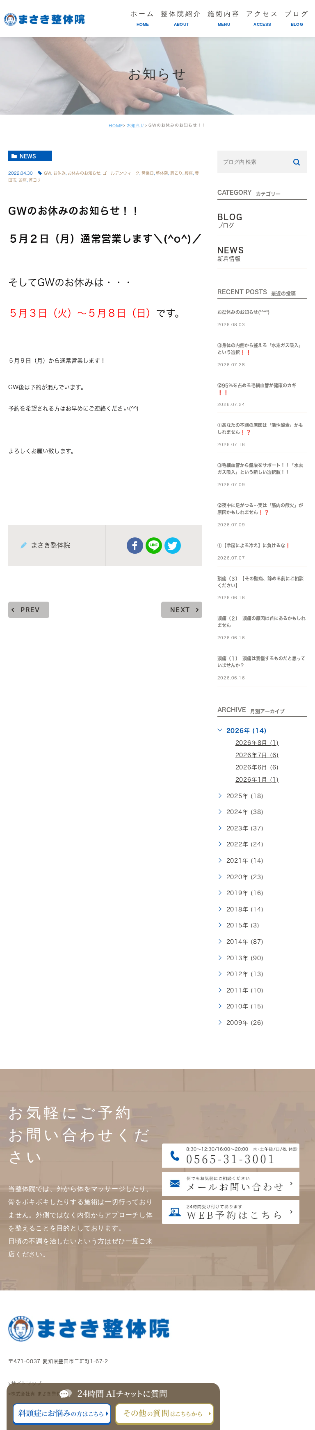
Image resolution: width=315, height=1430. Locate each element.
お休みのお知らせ (84, 173)
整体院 (162, 173)
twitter (172, 545)
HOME (116, 126)
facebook (135, 545)
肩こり (176, 173)
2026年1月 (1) (257, 780)
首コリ (35, 180)
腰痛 (189, 173)
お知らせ (136, 126)
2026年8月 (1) (257, 743)
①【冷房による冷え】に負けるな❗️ (254, 545)
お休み (59, 173)
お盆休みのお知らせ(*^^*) (243, 312)
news (28, 155)
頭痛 (22, 180)
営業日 (148, 173)
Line (154, 545)
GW (47, 173)
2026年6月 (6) (257, 767)
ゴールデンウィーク (121, 173)
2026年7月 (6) (257, 755)
